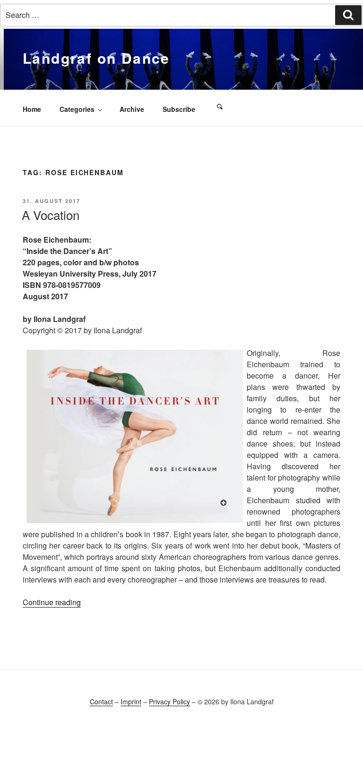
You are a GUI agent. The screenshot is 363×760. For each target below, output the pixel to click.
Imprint (131, 701)
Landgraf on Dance (96, 58)
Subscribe (179, 109)
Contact (101, 701)
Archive (132, 109)
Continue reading (52, 602)
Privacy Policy (169, 701)
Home (32, 109)
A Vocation (50, 214)
